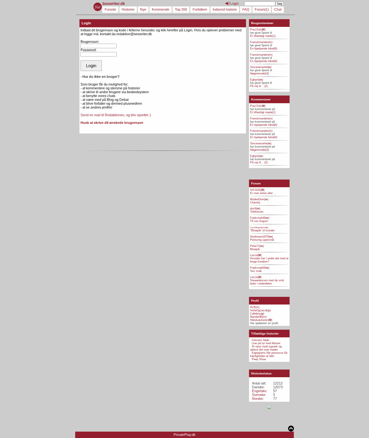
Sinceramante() (260, 67)
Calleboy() (257, 313)
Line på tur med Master (266, 343)
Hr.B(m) (254, 307)
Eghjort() (256, 79)
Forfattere (200, 9)
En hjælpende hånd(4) (263, 61)
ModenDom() (259, 199)
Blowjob (255, 249)
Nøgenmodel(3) (259, 73)
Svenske (258, 395)
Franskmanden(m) (261, 42)
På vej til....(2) (259, 86)
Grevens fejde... (262, 340)
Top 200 (181, 9)
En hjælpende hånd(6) (263, 48)
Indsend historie (225, 9)
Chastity (255, 202)
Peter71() (257, 246)
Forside (110, 9)
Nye (143, 9)
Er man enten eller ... (263, 193)
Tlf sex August (259, 221)
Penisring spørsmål (262, 239)
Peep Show (259, 359)
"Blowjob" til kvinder (262, 230)
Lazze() (256, 255)
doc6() (255, 208)
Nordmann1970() (261, 236)
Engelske (259, 391)
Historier (128, 9)
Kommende (160, 9)
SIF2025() (257, 189)
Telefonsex (257, 211)
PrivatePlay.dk (184, 435)
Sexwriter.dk (114, 3)
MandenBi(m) (258, 316)
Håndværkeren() (261, 320)
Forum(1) (262, 9)
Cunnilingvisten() (259, 227)
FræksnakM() (259, 217)
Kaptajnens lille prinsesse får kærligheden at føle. (268, 354)
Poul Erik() (257, 29)
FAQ (245, 9)
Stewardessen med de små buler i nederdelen (267, 282)
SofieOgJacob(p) (260, 310)
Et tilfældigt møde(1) (262, 36)
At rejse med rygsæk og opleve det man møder (266, 348)
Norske (257, 398)
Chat (277, 9)
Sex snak (256, 271)
